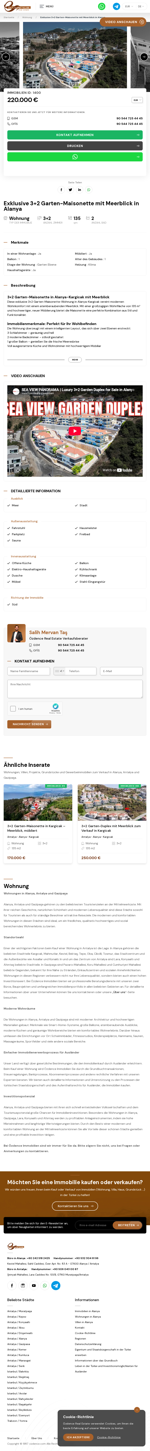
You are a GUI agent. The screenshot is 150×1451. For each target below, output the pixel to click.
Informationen (87, 1299)
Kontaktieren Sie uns (73, 1206)
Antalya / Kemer (17, 1349)
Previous (6, 57)
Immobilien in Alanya (87, 1311)
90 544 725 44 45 (130, 118)
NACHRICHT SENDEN (28, 724)
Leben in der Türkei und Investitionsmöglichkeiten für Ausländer (106, 1368)
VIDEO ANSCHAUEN (121, 22)
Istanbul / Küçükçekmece (22, 1382)
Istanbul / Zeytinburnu (20, 1388)
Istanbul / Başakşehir (19, 1404)
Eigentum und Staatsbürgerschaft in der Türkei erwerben (103, 1352)
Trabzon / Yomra (17, 1420)
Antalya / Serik (16, 1366)
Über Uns (36, 1438)
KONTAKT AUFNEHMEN (75, 135)
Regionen (80, 1338)
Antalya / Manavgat (19, 1360)
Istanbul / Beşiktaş (18, 1377)
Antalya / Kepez (16, 1316)
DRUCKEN (75, 146)
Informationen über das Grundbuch (96, 1360)
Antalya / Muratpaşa (19, 1311)
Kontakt (80, 1327)
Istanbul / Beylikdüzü (19, 1410)
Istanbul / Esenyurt (18, 1415)
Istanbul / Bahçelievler (20, 1399)
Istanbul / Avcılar (17, 1393)
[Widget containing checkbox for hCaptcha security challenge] (35, 709)
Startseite (13, 1438)
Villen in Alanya (84, 1322)
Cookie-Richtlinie (85, 1333)
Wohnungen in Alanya (88, 1316)
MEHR (75, 359)
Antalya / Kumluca (18, 1355)
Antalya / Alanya (17, 1338)
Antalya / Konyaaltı (18, 1322)
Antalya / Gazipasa (18, 1344)
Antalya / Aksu (16, 1327)
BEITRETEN (126, 1225)
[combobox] (59, 671)
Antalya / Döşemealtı (20, 1333)
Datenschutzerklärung (88, 1344)
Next (144, 57)
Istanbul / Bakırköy (18, 1371)
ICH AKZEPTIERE (78, 1437)
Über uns (119, 992)
